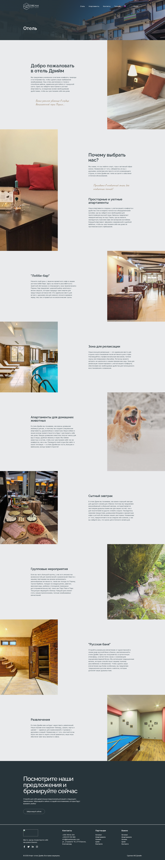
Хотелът (98, 835)
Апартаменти (100, 837)
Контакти (98, 844)
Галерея (117, 6)
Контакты (106, 6)
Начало (98, 839)
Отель (82, 6)
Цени (97, 842)
